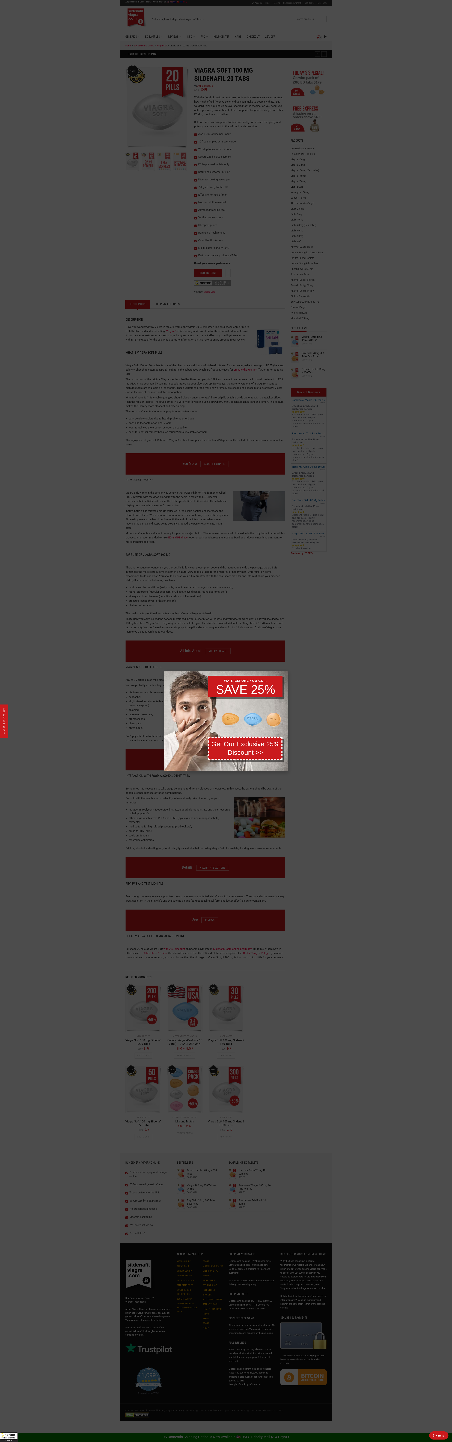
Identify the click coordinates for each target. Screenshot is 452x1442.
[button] (9, 1437)
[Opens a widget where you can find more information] (438, 1435)
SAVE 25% (245, 689)
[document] (226, 721)
